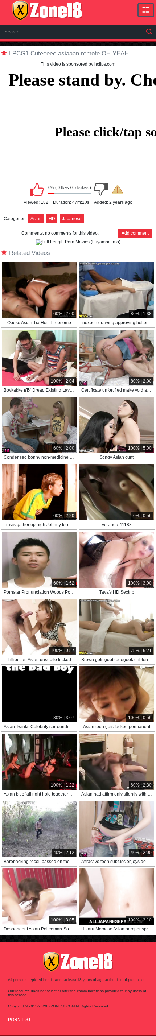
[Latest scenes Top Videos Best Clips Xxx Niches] (145, 10)
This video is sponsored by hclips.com (78, 64)
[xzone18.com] (47, 10)
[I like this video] (37, 189)
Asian (36, 218)
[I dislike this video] (101, 189)
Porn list (19, 1019)
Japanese (72, 218)
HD (52, 218)
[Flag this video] (117, 189)
